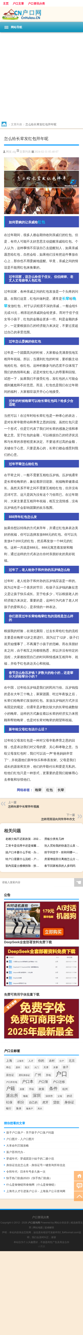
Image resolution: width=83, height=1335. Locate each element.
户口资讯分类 (36, 3)
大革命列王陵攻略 (17, 1145)
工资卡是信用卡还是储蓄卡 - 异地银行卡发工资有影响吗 (24, 845)
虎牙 (45, 1102)
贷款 (56, 1102)
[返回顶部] (78, 1195)
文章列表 (16, 124)
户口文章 (18, 3)
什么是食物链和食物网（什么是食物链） (31, 1184)
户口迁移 (59, 1081)
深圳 (37, 1095)
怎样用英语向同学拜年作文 (58, 819)
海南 (25, 1096)
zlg (14, 151)
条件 (53, 1088)
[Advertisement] (41, 76)
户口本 (27, 1081)
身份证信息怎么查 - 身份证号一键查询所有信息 (35, 1165)
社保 (9, 1102)
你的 (41, 1060)
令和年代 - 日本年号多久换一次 (26, 1171)
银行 (8, 1108)
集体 (18, 1108)
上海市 (20, 1060)
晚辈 (38, 789)
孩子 (65, 1067)
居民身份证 (24, 1075)
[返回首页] (78, 1175)
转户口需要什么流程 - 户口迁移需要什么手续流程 (24, 859)
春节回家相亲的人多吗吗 (59, 865)
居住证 (10, 1075)
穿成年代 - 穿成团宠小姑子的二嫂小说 (30, 1158)
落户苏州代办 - (15, 1152)
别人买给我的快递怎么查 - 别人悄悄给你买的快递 (63, 845)
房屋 (22, 1089)
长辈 (65, 298)
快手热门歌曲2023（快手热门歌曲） (29, 1178)
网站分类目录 (61, 1222)
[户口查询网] (41, 14)
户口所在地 (11, 1081)
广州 (38, 1074)
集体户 (29, 1108)
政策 (41, 1089)
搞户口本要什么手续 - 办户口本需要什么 (24, 852)
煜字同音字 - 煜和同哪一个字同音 (63, 852)
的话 (69, 1096)
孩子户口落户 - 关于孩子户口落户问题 (30, 1132)
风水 (40, 1108)
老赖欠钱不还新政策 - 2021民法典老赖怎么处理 (24, 839)
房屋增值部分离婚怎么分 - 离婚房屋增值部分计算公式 (63, 859)
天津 (46, 1067)
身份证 (69, 1102)
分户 (61, 1060)
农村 (52, 1060)
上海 (9, 1060)
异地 (48, 1075)
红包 (41, 221)
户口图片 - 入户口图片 (20, 1139)
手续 (31, 1089)
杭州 (65, 1089)
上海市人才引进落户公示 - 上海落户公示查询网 (35, 1191)
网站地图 (38, 1227)
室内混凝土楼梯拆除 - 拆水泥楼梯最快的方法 (24, 865)
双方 (27, 1067)
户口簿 (43, 1081)
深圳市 (49, 1096)
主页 (6, 3)
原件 (18, 1067)
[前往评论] (78, 1185)
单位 (8, 1067)
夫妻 (55, 1067)
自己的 (33, 1102)
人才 (30, 1060)
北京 (72, 1060)
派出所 (12, 1095)
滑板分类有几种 (54, 839)
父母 (60, 1096)
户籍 (10, 1088)
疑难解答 (49, 1227)
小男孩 (41, 1246)
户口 (61, 1073)
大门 (36, 1067)
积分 (20, 1101)
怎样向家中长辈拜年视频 (23, 806)
